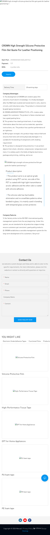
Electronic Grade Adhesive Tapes (14, 341)
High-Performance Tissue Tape (16, 407)
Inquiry (8, 74)
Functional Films (35, 341)
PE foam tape (8, 508)
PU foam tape (8, 474)
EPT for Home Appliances (14, 441)
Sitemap (25, 531)
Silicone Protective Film (13, 374)
